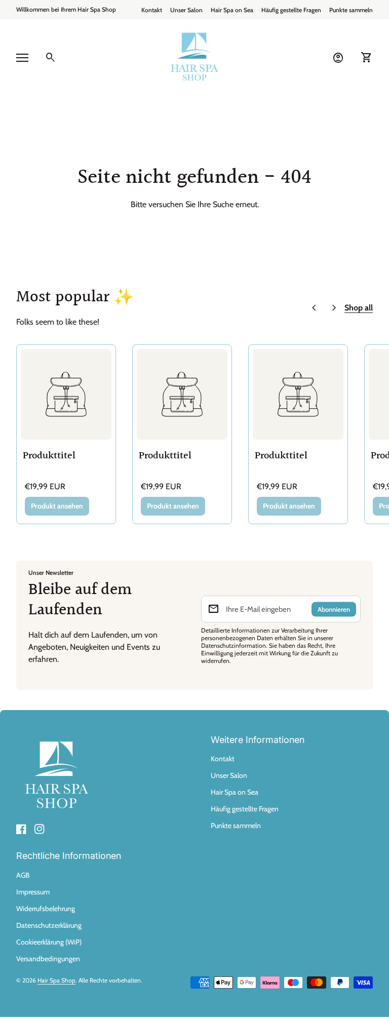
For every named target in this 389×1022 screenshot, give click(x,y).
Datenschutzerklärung (49, 925)
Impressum (33, 891)
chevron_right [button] (334, 308)
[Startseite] (194, 57)
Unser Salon (186, 10)
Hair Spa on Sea (232, 10)
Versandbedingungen (48, 958)
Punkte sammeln (351, 10)
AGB (22, 875)
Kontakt (151, 10)
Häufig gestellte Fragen (291, 10)
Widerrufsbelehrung (45, 908)
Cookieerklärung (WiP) (49, 942)
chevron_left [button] (314, 308)
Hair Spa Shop (56, 980)
